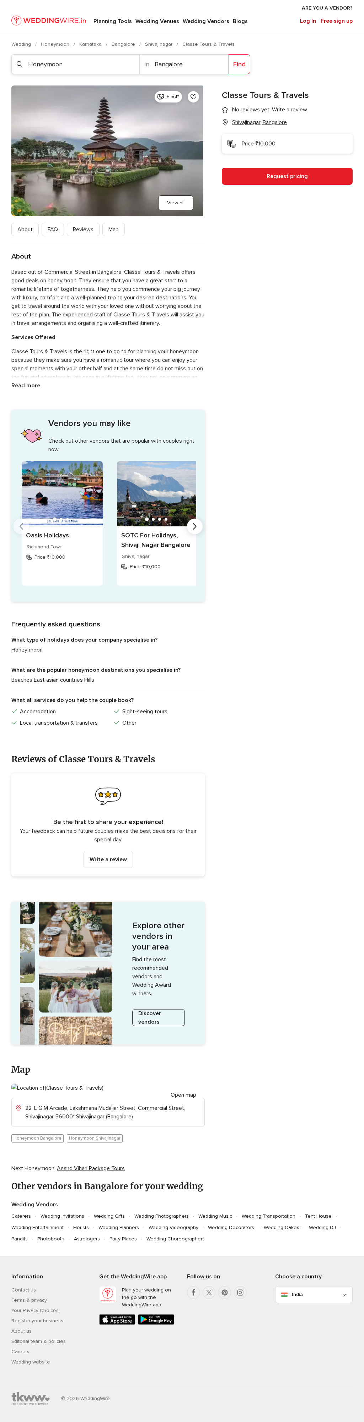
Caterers (21, 1216)
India (297, 1294)
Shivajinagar (159, 44)
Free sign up (337, 20)
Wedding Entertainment (37, 1227)
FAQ (53, 229)
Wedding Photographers (161, 1216)
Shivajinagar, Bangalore (259, 122)
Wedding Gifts (109, 1216)
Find (239, 64)
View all (175, 203)
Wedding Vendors (206, 21)
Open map (183, 1095)
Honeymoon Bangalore (37, 1138)
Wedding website (30, 1362)
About (25, 229)
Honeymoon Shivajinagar (95, 1138)
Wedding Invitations (62, 1216)
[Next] (195, 526)
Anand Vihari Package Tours (91, 1168)
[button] (108, 824)
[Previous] (21, 526)
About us (21, 1331)
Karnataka (91, 44)
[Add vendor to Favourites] (193, 97)
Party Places (123, 1239)
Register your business (37, 1321)
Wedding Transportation (268, 1216)
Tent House (318, 1216)
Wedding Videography (173, 1227)
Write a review (108, 859)
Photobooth (50, 1239)
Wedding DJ (322, 1227)
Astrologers (87, 1239)
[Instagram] (240, 1292)
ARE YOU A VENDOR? (327, 8)
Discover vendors (149, 1017)
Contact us (23, 1290)
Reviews (83, 229)
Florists (81, 1227)
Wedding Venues (157, 21)
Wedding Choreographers (175, 1239)
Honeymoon (56, 44)
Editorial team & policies (38, 1341)
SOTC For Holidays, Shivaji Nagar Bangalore (156, 540)
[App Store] (117, 1323)
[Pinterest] (224, 1292)
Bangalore (124, 44)
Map (113, 229)
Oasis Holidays (47, 535)
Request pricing (287, 176)
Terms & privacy (29, 1300)
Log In (308, 20)
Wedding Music (215, 1216)
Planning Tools (112, 21)
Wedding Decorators (231, 1227)
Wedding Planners (118, 1227)
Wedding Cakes (281, 1227)
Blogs (240, 21)
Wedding (21, 44)
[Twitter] (209, 1292)
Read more (25, 385)
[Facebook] (193, 1292)
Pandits (19, 1239)
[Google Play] (156, 1323)
